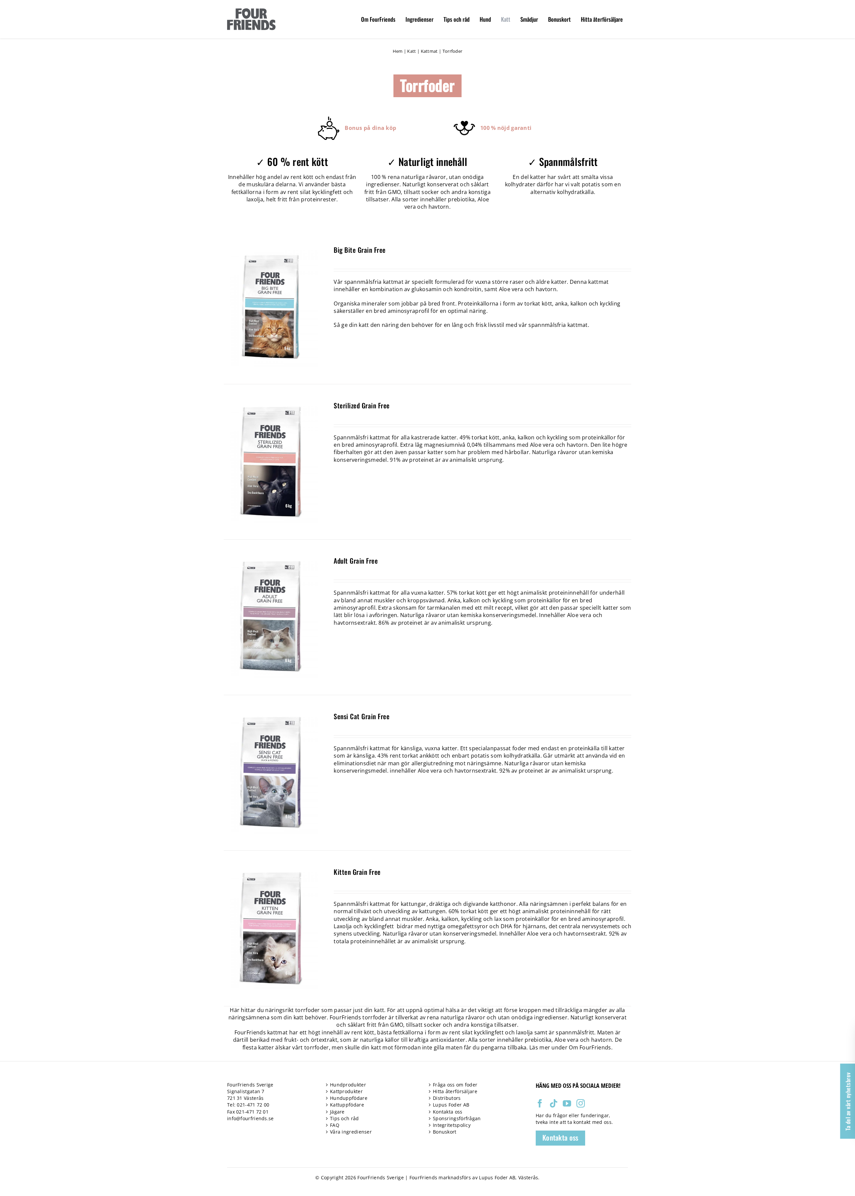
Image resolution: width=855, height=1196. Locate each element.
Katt (411, 51)
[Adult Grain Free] (271, 560)
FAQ (334, 1125)
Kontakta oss (448, 1112)
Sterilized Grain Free (362, 405)
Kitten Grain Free (357, 872)
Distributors (447, 1098)
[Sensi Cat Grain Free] (271, 715)
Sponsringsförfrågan (457, 1118)
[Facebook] (540, 1103)
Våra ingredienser (351, 1132)
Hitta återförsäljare (455, 1091)
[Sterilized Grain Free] (271, 404)
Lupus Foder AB (451, 1105)
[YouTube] (567, 1103)
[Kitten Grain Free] (271, 871)
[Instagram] (580, 1103)
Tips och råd (344, 1118)
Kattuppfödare (347, 1105)
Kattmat (429, 51)
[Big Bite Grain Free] (271, 249)
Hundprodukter (348, 1084)
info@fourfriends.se (250, 1118)
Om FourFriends (590, 1047)
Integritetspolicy (452, 1125)
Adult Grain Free (356, 561)
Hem (398, 51)
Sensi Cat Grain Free (361, 716)
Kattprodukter (346, 1091)
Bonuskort (445, 1132)
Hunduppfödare (348, 1098)
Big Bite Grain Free (360, 250)
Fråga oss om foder (455, 1084)
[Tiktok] (553, 1103)
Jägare (337, 1112)
